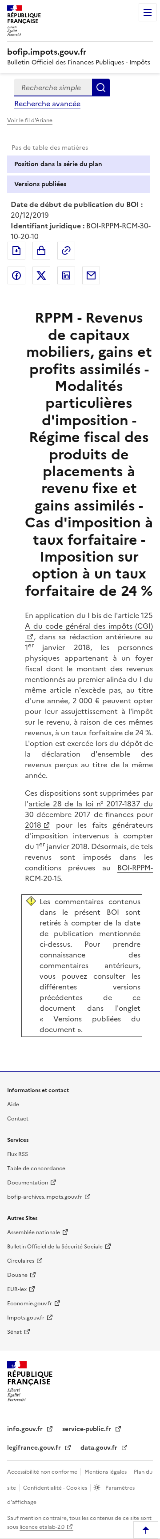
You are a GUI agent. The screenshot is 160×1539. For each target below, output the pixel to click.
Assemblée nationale (33, 1232)
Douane (17, 1275)
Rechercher (101, 87)
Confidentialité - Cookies (55, 1488)
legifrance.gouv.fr (35, 1447)
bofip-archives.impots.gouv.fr (44, 1197)
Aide (13, 1104)
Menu (147, 12)
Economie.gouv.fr (29, 1304)
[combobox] (53, 87)
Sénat (14, 1332)
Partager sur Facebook (16, 275)
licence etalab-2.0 (42, 1527)
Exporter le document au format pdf (16, 250)
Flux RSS (17, 1154)
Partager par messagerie (91, 275)
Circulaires (20, 1261)
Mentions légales (106, 1472)
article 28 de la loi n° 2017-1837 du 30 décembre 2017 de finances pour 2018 (89, 814)
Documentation (27, 1183)
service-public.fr (87, 1429)
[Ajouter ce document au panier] (41, 250)
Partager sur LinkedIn (66, 275)
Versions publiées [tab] (40, 184)
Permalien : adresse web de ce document (66, 250)
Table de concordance (36, 1168)
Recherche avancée (47, 103)
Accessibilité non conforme (43, 1472)
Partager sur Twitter (41, 275)
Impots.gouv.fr (25, 1318)
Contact (17, 1119)
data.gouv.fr (99, 1447)
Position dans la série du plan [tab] (58, 164)
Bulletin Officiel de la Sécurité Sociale (55, 1247)
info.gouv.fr (25, 1429)
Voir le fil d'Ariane (29, 120)
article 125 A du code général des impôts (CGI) (89, 620)
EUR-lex (17, 1289)
